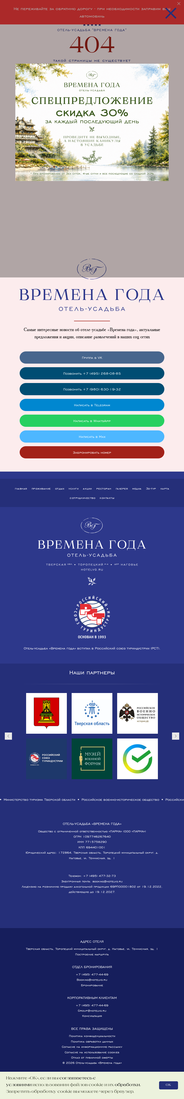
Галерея (122, 488)
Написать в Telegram (92, 405)
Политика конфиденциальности (92, 1036)
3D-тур (151, 488)
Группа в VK (92, 357)
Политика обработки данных (92, 1041)
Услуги (74, 488)
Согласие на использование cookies (92, 1052)
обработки (127, 1085)
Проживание (41, 488)
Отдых (59, 488)
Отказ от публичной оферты (92, 1057)
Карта (165, 488)
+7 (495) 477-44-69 (92, 974)
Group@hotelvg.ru (92, 1011)
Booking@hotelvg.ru (92, 980)
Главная (21, 488)
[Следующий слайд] (175, 736)
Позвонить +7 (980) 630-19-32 (92, 389)
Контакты (107, 498)
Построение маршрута (92, 954)
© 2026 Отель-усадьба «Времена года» (92, 1063)
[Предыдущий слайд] (8, 736)
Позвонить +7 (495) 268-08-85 (92, 373)
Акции (87, 488)
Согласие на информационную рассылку (92, 1047)
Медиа (137, 488)
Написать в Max (92, 436)
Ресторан (103, 488)
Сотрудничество (82, 498)
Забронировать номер (92, 452)
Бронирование (92, 985)
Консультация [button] (92, 1016)
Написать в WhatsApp (92, 420)
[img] (92, 122)
